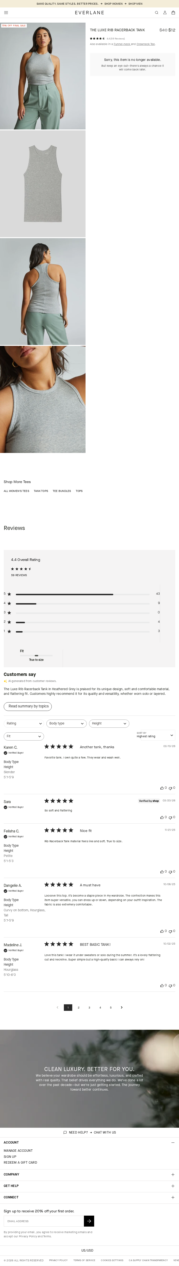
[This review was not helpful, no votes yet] (170, 788)
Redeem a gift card (20, 1162)
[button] (173, 12)
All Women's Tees (16, 491)
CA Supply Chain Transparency (148, 1260)
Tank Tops (41, 491)
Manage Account (18, 1150)
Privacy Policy (28, 1236)
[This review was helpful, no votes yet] (162, 788)
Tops (79, 491)
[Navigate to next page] (121, 1007)
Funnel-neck (122, 44)
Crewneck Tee (146, 44)
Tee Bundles (62, 491)
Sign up (10, 1157)
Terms (47, 1236)
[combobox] (24, 726)
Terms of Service (84, 1260)
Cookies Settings (112, 1260)
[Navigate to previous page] (57, 1007)
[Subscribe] (89, 1221)
